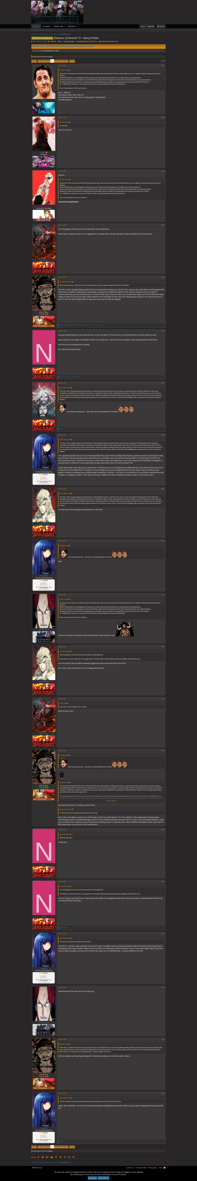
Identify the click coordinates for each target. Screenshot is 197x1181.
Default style (37, 1168)
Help (160, 1168)
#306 (163, 331)
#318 (163, 987)
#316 (163, 882)
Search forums (45, 30)
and (70, 377)
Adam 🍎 (44, 152)
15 (48, 61)
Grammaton (44, 524)
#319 (163, 1039)
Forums (36, 26)
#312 (163, 647)
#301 (163, 65)
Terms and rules (141, 1168)
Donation (46, 26)
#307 (163, 383)
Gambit (44, 418)
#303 (163, 171)
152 (66, 61)
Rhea (34, 41)
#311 (163, 595)
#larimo (53, 41)
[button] (52, 26)
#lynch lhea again (69, 41)
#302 (163, 117)
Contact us (130, 1168)
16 (52, 61)
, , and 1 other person (82, 325)
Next (71, 61)
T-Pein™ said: (64, 70)
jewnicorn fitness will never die (108, 41)
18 (59, 61)
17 (56, 61)
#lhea (59, 41)
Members (71, 26)
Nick (44, 366)
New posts (34, 30)
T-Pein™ (44, 100)
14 (45, 61)
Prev (34, 61)
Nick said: (63, 703)
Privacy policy (152, 1168)
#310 (163, 541)
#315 (163, 830)
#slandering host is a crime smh (86, 41)
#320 (163, 1093)
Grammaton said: (65, 282)
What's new (58, 26)
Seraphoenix (43, 629)
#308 (163, 435)
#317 (163, 934)
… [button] (41, 61)
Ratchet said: (64, 782)
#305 (163, 277)
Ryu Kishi (44, 260)
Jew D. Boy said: (65, 388)
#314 (163, 751)
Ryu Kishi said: (64, 651)
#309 (163, 489)
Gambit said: (64, 545)
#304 (163, 225)
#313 (163, 699)
